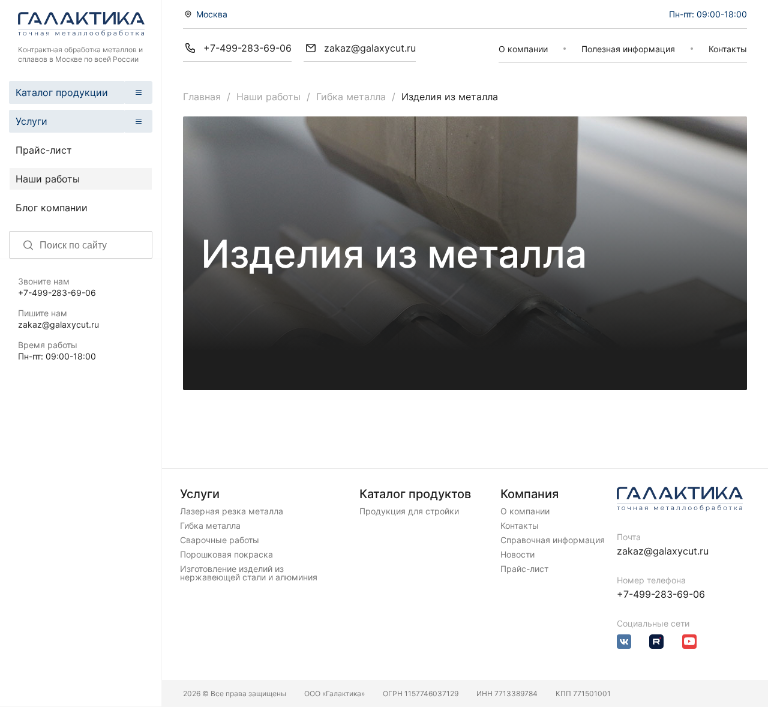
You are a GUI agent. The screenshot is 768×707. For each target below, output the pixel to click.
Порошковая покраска (226, 554)
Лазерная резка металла (231, 511)
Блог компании (52, 208)
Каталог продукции (62, 92)
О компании (523, 49)
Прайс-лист (44, 150)
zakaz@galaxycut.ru (58, 324)
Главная (202, 97)
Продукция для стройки (409, 511)
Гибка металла (351, 97)
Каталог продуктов (415, 494)
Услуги (31, 121)
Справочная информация (552, 540)
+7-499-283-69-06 (57, 292)
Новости (517, 554)
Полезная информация (628, 49)
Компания (529, 494)
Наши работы (48, 179)
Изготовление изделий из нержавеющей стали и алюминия (248, 573)
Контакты (728, 49)
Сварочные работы (219, 540)
